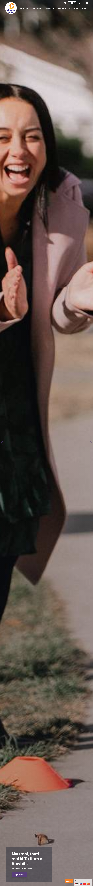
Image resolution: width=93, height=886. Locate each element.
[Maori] (76, 884)
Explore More (19, 875)
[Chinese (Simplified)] (88, 884)
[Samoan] (84, 884)
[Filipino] (80, 884)
